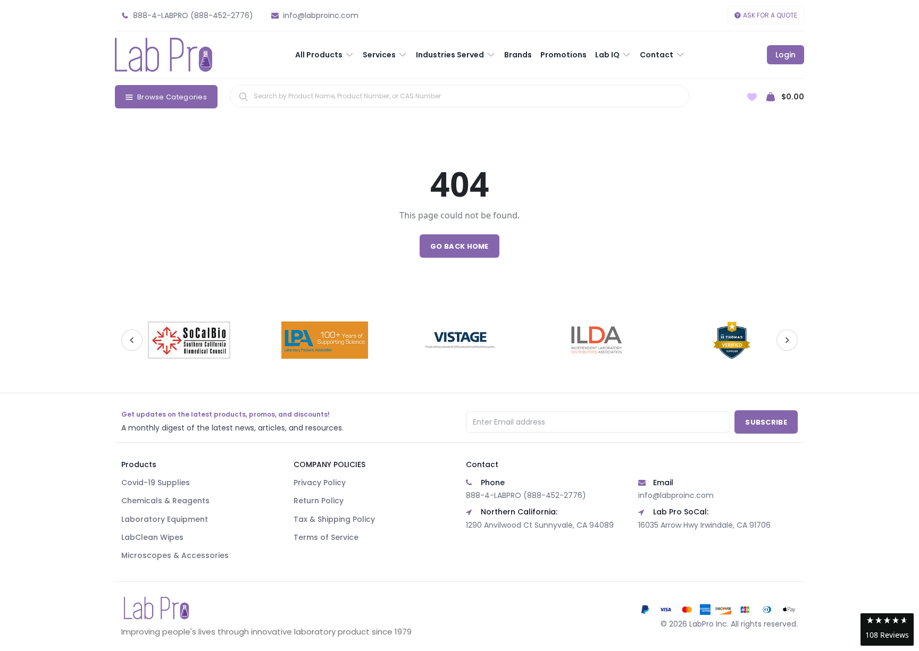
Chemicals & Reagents (165, 500)
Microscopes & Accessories (175, 555)
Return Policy (319, 500)
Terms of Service (326, 537)
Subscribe (766, 422)
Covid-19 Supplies (155, 482)
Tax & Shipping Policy (334, 519)
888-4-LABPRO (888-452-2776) (526, 495)
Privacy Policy (320, 482)
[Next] (787, 340)
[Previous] (132, 340)
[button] (887, 629)
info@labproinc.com (676, 495)
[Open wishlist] (752, 97)
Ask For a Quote (770, 15)
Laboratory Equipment (164, 519)
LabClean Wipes (152, 537)
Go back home (459, 246)
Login (785, 54)
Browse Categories (172, 97)
